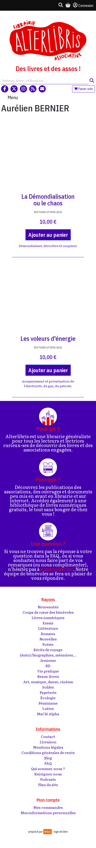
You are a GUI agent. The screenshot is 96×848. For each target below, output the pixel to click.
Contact (48, 736)
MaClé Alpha (48, 713)
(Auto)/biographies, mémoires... (48, 655)
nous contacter (56, 569)
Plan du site (48, 784)
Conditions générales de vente (48, 752)
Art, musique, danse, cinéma (48, 681)
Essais (48, 622)
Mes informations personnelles (48, 812)
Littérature (48, 628)
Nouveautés (48, 606)
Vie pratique (48, 671)
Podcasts (48, 779)
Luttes (48, 708)
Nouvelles (48, 639)
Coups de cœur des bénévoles (48, 612)
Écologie (48, 697)
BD (48, 665)
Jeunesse (48, 660)
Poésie (48, 644)
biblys (47, 832)
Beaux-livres (48, 676)
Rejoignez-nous (48, 773)
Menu (13, 97)
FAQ (48, 763)
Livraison (48, 741)
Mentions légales (48, 747)
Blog (48, 757)
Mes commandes (48, 807)
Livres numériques (48, 617)
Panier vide (85, 89)
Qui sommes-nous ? (48, 768)
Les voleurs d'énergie (48, 338)
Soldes (48, 687)
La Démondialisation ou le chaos (48, 199)
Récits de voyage (48, 649)
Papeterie (48, 692)
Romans (48, 633)
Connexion (85, 5)
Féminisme (48, 703)
